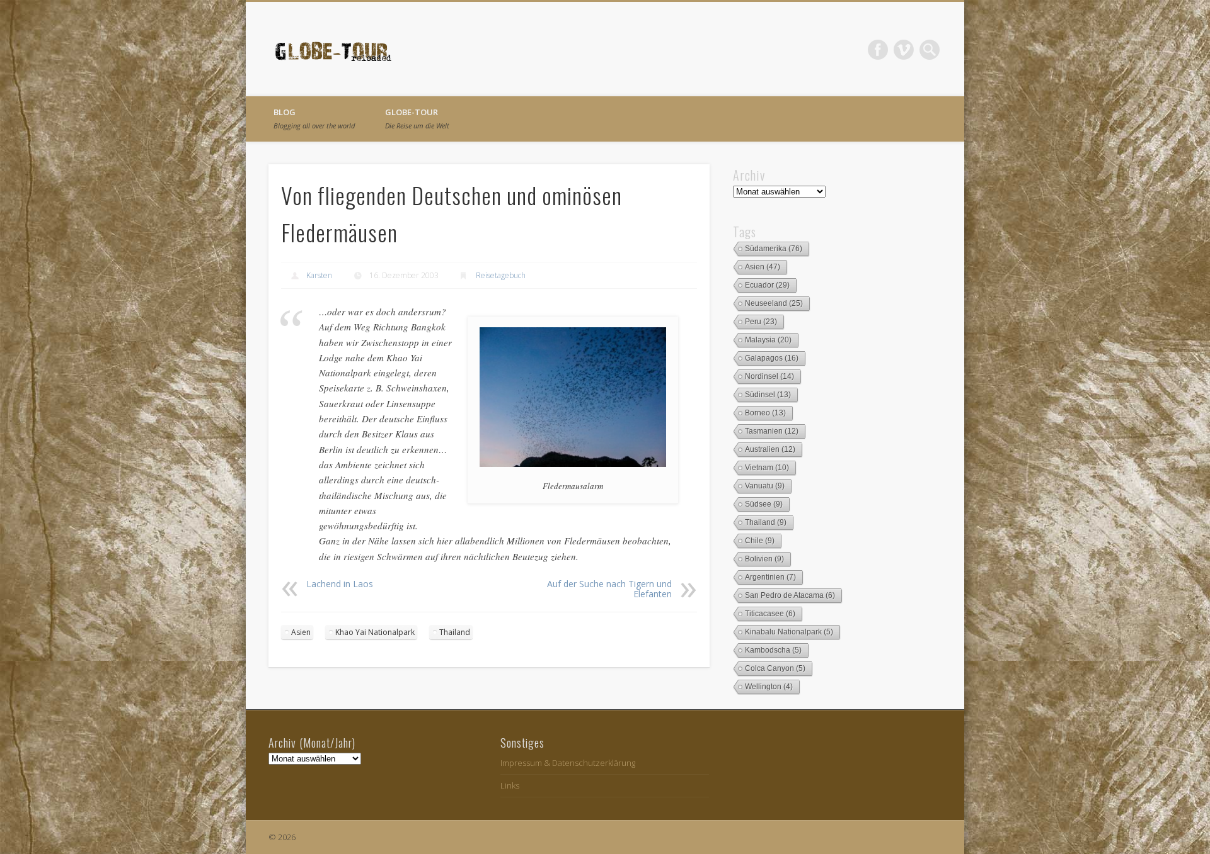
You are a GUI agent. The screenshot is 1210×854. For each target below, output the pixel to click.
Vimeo (904, 50)
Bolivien (764, 558)
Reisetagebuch (501, 275)
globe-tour (417, 118)
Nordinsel (769, 376)
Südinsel (768, 394)
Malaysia (768, 339)
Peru (761, 321)
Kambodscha (773, 650)
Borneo (765, 412)
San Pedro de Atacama (790, 595)
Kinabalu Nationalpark (789, 631)
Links (509, 785)
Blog (314, 118)
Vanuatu (765, 485)
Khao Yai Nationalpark (375, 632)
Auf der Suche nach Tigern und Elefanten (609, 589)
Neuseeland (774, 303)
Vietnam (767, 467)
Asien (301, 632)
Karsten (319, 275)
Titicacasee (770, 613)
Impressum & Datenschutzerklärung (567, 762)
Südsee (764, 504)
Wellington (769, 686)
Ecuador (767, 285)
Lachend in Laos (339, 584)
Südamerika (773, 248)
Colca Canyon (775, 668)
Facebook (878, 50)
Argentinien (770, 577)
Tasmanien (771, 431)
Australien (770, 449)
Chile (760, 540)
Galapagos (771, 358)
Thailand (454, 632)
